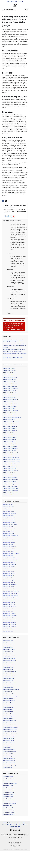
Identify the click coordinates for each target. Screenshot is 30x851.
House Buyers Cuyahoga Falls (10, 671)
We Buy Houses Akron (8, 504)
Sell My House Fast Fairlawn (9, 406)
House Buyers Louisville (8, 698)
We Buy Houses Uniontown (9, 624)
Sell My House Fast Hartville (9, 413)
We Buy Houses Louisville (9, 562)
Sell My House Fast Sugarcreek (10, 484)
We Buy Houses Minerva (8, 578)
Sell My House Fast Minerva (9, 442)
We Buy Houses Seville (8, 609)
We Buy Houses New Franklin (10, 589)
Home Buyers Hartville (8, 788)
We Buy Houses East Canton (9, 540)
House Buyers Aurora (8, 647)
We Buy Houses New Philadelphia (11, 591)
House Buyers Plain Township (10, 734)
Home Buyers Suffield (8, 808)
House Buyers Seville (8, 745)
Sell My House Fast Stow (9, 475)
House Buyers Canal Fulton (9, 660)
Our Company (14, 1)
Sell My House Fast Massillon (10, 437)
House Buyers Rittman (8, 740)
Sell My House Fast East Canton (10, 404)
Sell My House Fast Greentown (10, 410)
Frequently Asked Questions (8, 824)
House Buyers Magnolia (8, 703)
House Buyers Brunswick (9, 658)
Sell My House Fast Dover (9, 402)
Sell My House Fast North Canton (11, 457)
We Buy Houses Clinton (8, 531)
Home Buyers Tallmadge (9, 810)
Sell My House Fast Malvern (9, 433)
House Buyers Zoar (7, 767)
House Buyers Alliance (8, 643)
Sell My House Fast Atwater (9, 373)
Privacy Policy (13, 826)
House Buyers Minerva (8, 714)
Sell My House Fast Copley (9, 397)
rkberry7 (5, 27)
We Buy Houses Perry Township (10, 595)
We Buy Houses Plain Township (10, 598)
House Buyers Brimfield (8, 656)
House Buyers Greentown (9, 683)
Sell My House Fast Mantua (9, 435)
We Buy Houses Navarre (8, 586)
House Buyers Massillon (8, 709)
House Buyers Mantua (8, 707)
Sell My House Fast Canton (9, 390)
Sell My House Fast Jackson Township (12, 417)
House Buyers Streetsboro (9, 751)
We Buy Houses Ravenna (9, 602)
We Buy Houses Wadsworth (9, 626)
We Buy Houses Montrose (9, 582)
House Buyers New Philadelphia (10, 727)
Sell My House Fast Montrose (10, 446)
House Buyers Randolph (9, 736)
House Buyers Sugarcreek (9, 756)
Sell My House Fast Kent (9, 419)
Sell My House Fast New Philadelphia (12, 455)
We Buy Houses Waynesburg (9, 629)
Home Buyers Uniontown (9, 812)
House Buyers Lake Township (10, 696)
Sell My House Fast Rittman (9, 468)
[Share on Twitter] (6, 201)
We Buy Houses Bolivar (8, 515)
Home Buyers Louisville (8, 790)
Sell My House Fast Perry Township (11, 459)
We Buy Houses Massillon (9, 573)
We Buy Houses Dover (8, 538)
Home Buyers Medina (8, 796)
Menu (26, 10)
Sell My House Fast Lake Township (11, 424)
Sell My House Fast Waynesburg (10, 493)
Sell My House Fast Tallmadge (10, 486)
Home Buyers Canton (8, 781)
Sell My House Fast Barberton (10, 377)
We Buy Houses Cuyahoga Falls (10, 535)
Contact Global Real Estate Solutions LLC (12, 194)
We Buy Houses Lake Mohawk (10, 558)
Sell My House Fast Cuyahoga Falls (11, 399)
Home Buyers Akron (8, 776)
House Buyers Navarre (8, 723)
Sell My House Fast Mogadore (10, 444)
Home (8, 1)
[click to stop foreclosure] (14, 325)
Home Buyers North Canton (9, 801)
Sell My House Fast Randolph (10, 464)
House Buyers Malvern (8, 705)
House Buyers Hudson (8, 687)
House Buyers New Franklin (9, 725)
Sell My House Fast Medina (9, 439)
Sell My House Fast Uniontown (10, 488)
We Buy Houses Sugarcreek (9, 620)
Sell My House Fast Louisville (10, 426)
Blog (19, 826)
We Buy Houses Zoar (8, 631)
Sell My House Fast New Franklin (11, 453)
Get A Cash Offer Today (8, 823)
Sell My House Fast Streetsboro (10, 479)
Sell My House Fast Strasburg (10, 477)
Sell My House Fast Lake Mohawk (11, 422)
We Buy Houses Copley (8, 533)
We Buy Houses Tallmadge (9, 622)
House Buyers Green (8, 680)
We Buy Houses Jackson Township (11, 553)
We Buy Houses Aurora (8, 511)
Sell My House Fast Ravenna (9, 466)
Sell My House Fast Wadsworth (10, 490)
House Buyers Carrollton (9, 665)
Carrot (26, 849)
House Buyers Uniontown (9, 760)
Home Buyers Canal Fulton (9, 779)
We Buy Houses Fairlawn (9, 542)
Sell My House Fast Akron (9, 368)
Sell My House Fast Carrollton (10, 393)
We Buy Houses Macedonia (9, 564)
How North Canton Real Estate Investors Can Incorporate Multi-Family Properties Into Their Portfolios (14, 345)
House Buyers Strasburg (9, 749)
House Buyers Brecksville (9, 654)
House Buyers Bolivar (8, 651)
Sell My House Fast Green (9, 408)
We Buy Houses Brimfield (9, 520)
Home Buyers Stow (7, 805)
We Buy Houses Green (8, 544)
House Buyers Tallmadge (9, 758)
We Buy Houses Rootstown (9, 606)
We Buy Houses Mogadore (9, 580)
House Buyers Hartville (8, 685)
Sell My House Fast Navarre (9, 450)
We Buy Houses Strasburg (9, 613)
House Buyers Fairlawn (8, 678)
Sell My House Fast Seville (9, 473)
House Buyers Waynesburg (9, 765)
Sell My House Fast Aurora (9, 375)
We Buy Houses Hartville (9, 549)
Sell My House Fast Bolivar (9, 379)
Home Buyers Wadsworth (9, 814)
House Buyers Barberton (9, 649)
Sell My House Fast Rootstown (10, 470)
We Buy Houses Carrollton (9, 529)
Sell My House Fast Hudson (9, 415)
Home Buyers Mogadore (9, 799)
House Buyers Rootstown (9, 743)
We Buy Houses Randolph (9, 600)
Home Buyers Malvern (8, 792)
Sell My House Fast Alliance (9, 370)
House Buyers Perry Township (10, 731)
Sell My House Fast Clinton (9, 395)
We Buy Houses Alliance (8, 506)
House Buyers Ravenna (8, 738)
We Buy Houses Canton (8, 526)
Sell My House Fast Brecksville (10, 382)
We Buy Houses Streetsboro (9, 615)
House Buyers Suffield (8, 754)
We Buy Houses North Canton (10, 593)
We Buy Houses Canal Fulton (10, 524)
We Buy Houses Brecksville (9, 518)
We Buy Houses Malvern (8, 569)
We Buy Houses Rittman (9, 604)
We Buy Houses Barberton (9, 513)
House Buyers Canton (8, 663)
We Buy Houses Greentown (9, 546)
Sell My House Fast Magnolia (10, 430)
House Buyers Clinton (8, 667)
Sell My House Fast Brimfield (10, 384)
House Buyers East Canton (9, 676)
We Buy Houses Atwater (9, 509)
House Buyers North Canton (10, 729)
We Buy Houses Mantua (8, 571)
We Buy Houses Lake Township (10, 560)
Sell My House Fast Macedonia (10, 428)
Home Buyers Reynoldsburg (9, 803)
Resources (25, 824)
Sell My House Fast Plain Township (11, 462)
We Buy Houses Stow (8, 611)
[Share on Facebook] (3, 201)
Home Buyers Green (8, 785)
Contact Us (21, 1)
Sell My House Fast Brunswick (10, 386)
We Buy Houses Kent (8, 555)
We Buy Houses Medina (8, 575)
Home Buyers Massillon (8, 794)
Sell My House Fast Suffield (9, 481)
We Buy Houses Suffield (8, 618)
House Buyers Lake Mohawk (9, 694)
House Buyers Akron (8, 640)
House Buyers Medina (8, 711)
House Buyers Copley (8, 669)
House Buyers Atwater (8, 645)
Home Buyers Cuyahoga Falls (10, 783)
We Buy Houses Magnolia (9, 566)
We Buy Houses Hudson (8, 551)
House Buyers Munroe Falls (9, 720)
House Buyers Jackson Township (11, 689)
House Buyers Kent (7, 691)
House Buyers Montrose (9, 718)
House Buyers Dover (8, 674)
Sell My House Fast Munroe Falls (10, 448)
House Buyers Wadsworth (9, 763)
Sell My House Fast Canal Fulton (10, 388)
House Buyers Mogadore (9, 716)
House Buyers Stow (7, 747)
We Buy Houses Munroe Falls (10, 584)
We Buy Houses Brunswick (9, 522)
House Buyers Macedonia (9, 700)
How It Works (24, 823)
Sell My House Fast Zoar (8, 495)
